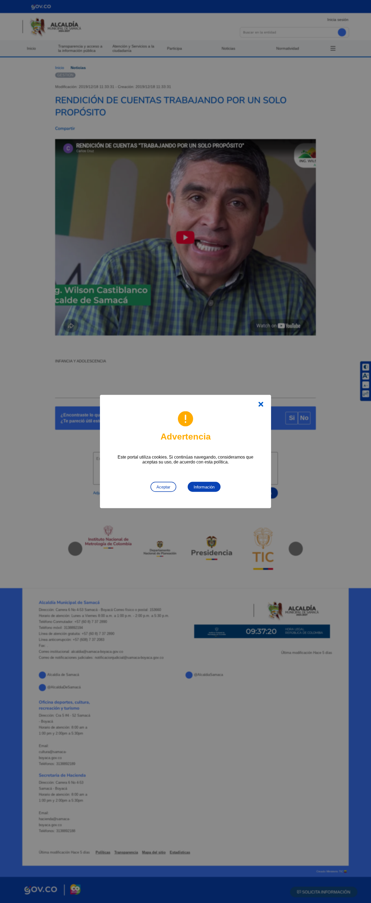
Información (204, 487)
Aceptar (163, 487)
